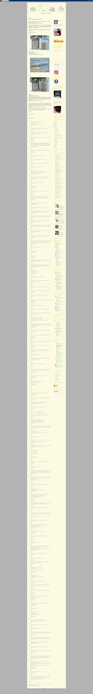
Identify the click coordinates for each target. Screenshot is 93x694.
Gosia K (29, 509)
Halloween (56, 167)
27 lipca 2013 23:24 (32, 608)
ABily (29, 374)
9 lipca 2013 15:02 (32, 257)
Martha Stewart (57, 379)
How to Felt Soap (58, 351)
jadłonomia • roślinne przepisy (59, 331)
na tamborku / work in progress (58, 187)
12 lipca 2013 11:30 (32, 366)
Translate (59, 65)
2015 (55, 125)
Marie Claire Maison (57, 378)
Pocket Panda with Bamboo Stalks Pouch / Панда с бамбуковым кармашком (59, 283)
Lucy (29, 229)
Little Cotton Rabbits (58, 300)
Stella (29, 135)
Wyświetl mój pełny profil (57, 26)
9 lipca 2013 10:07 (32, 204)
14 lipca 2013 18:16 (32, 399)
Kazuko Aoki (56, 174)
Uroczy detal (57, 254)
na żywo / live (56, 188)
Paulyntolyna (29, 551)
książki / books (57, 177)
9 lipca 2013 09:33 (32, 193)
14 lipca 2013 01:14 (32, 394)
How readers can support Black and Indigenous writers (60, 310)
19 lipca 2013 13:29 (32, 504)
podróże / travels (57, 190)
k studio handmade (30, 141)
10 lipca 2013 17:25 (32, 338)
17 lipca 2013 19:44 (32, 458)
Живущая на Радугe (58, 275)
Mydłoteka (57, 348)
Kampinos (56, 172)
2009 (55, 147)
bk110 (29, 214)
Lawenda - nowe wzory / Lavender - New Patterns (61, 226)
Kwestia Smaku (58, 322)
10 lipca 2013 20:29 (32, 351)
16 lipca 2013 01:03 (32, 437)
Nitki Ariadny (30, 189)
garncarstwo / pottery (57, 163)
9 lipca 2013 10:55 (32, 222)
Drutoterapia (57, 303)
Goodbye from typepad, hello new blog (59, 301)
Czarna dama (29, 418)
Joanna (29, 233)
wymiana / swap (57, 197)
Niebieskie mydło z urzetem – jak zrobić (59, 349)
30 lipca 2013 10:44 (32, 658)
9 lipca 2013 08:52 (32, 183)
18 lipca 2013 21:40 (32, 491)
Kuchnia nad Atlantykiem (59, 328)
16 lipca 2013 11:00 (32, 442)
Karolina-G (57, 242)
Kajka (29, 396)
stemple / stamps (57, 193)
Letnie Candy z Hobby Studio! (35, 19)
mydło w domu (58, 364)
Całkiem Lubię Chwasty (59, 356)
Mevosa (29, 126)
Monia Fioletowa (30, 588)
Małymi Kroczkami (30, 131)
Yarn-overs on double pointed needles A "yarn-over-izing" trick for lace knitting (60, 298)
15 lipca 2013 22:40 (32, 433)
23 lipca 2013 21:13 (32, 539)
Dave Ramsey (56, 376)
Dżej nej (29, 475)
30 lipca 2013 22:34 (32, 673)
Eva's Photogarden (58, 264)
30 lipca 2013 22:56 (32, 679)
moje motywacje (57, 181)
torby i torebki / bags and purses (58, 196)
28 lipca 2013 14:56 (32, 621)
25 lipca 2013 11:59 (32, 563)
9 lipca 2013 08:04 (32, 156)
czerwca (56, 139)
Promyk (29, 175)
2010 (55, 146)
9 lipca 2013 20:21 (32, 273)
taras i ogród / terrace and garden (59, 194)
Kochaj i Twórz (58, 358)
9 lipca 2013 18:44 (32, 261)
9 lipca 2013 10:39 (32, 217)
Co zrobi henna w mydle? (59, 367)
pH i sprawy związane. (58, 347)
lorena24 (29, 448)
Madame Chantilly (58, 272)
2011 (55, 145)
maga (29, 579)
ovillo (29, 249)
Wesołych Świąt (58, 255)
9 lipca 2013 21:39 (32, 287)
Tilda (55, 195)
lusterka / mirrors (57, 180)
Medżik (29, 263)
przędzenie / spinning (57, 191)
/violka (31, 283)
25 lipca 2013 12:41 (32, 572)
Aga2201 (29, 434)
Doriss (29, 333)
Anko (29, 618)
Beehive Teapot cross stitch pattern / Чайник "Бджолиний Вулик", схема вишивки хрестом (60, 277)
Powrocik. (60, 231)
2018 (55, 122)
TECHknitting (58, 296)
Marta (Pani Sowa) (30, 594)
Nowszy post (29, 683)
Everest (56, 377)
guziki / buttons (57, 165)
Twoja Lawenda (57, 380)
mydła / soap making (57, 185)
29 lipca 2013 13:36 (32, 639)
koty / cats (56, 176)
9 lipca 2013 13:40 (32, 252)
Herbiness (57, 342)
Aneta (29, 645)
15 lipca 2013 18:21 (32, 423)
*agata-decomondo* (30, 560)
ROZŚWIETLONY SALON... (59, 257)
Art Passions (56, 374)
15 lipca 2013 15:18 (32, 408)
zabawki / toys (56, 198)
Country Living (57, 375)
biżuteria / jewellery (57, 154)
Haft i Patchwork (30, 285)
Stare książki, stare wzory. (58, 135)
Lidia (29, 391)
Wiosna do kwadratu (58, 307)
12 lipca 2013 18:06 (32, 372)
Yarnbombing (57, 309)
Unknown (29, 184)
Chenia (29, 328)
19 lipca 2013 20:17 (32, 528)
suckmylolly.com (48, 688)
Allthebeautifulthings (58, 252)
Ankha (29, 438)
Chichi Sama (29, 610)
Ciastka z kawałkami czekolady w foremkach (59, 335)
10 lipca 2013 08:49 (32, 314)
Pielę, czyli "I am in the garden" (58, 138)
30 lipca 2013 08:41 (32, 647)
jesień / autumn (57, 169)
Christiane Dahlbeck (57, 157)
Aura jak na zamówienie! (60, 205)
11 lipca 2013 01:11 (32, 355)
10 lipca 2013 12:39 (32, 327)
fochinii (29, 209)
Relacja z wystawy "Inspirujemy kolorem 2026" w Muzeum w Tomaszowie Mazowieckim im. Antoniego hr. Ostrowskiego (59, 288)
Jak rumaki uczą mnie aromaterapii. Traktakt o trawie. (60, 344)
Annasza (29, 223)
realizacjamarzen (30, 258)
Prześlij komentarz (30, 681)
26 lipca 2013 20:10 (32, 587)
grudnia (56, 128)
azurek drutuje (30, 343)
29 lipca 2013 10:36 (32, 634)
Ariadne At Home (57, 373)
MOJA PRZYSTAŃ (58, 257)
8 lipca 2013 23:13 (32, 125)
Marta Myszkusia (30, 348)
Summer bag (57, 260)
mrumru (29, 307)
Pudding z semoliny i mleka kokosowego (59, 329)
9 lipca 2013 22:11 (32, 292)
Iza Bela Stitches (61, 20)
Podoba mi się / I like (57, 189)
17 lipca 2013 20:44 (32, 467)
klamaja (29, 487)
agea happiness (30, 564)
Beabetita (29, 275)
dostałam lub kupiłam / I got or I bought (59, 159)
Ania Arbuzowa (30, 534)
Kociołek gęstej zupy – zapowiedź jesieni (59, 326)
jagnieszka (29, 201)
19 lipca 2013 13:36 (32, 508)
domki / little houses (57, 158)
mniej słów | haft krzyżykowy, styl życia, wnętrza (59, 286)
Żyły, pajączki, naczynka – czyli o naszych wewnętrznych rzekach (59, 354)
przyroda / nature (57, 192)
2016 (55, 124)
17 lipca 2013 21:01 (32, 474)
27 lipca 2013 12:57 (32, 600)
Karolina (29, 654)
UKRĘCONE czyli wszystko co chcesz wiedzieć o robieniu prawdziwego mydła (59, 346)
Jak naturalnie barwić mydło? (59, 359)
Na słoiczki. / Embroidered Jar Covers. (59, 134)
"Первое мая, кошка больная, (59, 262)
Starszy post (49, 683)
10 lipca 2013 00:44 (32, 306)
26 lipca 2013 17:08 (32, 581)
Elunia (29, 322)
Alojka (29, 640)
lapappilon (29, 378)
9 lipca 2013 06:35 (32, 134)
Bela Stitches (46, 13)
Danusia (29, 601)
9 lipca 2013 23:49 (32, 302)
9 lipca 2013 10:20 (32, 208)
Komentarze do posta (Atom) (34, 684)
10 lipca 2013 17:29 (32, 342)
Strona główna (40, 683)
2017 (55, 123)
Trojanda (29, 529)
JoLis (29, 148)
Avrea (29, 361)
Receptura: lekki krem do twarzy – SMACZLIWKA (60, 357)
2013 (55, 127)
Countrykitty (57, 249)
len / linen (56, 179)
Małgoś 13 (29, 400)
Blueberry (57, 247)
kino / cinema (56, 175)
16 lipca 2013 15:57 (32, 447)
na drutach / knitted (57, 186)
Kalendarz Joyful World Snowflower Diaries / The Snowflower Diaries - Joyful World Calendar (59, 171)
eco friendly (56, 160)
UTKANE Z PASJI (30, 501)
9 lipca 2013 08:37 (32, 179)
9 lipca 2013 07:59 (32, 147)
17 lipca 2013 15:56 (32, 453)
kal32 (29, 165)
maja (55, 140)
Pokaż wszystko (63, 267)
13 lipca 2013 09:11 (32, 377)
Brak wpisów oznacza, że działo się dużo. (60, 305)
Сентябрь (57, 245)
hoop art (56, 168)
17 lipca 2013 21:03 (32, 480)
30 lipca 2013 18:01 (32, 668)
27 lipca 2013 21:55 (32, 605)
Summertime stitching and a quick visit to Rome (59, 280)
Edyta (29, 356)
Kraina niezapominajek (31, 583)
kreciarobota (29, 268)
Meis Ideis (57, 259)
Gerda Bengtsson (57, 164)
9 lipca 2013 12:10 (32, 227)
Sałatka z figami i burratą (59, 323)
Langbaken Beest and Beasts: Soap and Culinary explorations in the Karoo (59, 362)
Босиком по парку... (58, 244)
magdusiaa (29, 293)
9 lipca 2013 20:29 (32, 277)
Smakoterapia (58, 325)
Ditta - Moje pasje (30, 444)
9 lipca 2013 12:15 (32, 232)
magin (29, 120)
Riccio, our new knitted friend (59, 250)
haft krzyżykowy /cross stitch (58, 166)
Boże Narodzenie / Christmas (58, 155)
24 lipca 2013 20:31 (32, 550)
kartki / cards (56, 173)
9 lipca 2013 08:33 (32, 167)
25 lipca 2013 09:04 (32, 558)
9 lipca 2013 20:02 (32, 267)
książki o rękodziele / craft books (59, 178)
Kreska (29, 367)
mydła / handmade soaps (58, 184)
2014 (55, 126)
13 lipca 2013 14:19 (32, 390)
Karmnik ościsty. (57, 136)
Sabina (29, 298)
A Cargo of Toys (58, 273)
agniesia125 (29, 239)
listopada (56, 129)
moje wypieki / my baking (58, 182)
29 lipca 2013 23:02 (32, 643)
